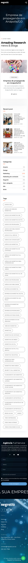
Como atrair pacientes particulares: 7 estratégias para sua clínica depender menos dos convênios (19, 118)
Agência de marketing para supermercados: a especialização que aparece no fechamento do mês (19, 132)
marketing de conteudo (12, 335)
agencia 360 (8, 204)
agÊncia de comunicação (12, 239)
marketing (8, 330)
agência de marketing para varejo (13, 268)
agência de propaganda (12, 280)
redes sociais (9, 413)
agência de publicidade (12, 284)
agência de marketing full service (13, 255)
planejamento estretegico (13, 408)
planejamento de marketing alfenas (13, 380)
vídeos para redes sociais (12, 427)
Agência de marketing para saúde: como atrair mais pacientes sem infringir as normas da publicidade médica (19, 146)
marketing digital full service (12, 349)
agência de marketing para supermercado (13, 262)
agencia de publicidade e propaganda (12, 229)
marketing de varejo (11, 339)
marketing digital (10, 344)
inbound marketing (11, 326)
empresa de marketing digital (14, 293)
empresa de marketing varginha (12, 305)
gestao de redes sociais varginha (12, 320)
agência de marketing (11, 244)
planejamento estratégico (13, 398)
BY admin (14, 94)
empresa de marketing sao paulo (13, 299)
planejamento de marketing (13, 374)
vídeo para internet (11, 422)
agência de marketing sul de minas (13, 274)
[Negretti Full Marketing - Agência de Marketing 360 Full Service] (4, 3)
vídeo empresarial (10, 418)
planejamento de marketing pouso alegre (13, 386)
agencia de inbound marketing (11, 209)
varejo (19, 413)
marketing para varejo (12, 365)
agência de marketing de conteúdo (12, 249)
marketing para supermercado (9, 360)
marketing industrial (11, 355)
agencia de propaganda (12, 224)
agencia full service (11, 235)
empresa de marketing (12, 289)
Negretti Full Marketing (14, 560)
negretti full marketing (12, 370)
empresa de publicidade (12, 315)
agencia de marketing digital (14, 219)
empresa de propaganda (12, 310)
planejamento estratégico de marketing (14, 403)
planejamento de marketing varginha (13, 392)
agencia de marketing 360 (12, 215)
